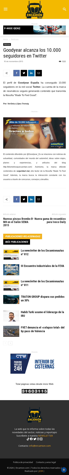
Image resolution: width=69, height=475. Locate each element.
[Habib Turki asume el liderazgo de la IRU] (11, 315)
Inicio (5, 39)
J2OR (41, 471)
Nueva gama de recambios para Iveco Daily (50, 220)
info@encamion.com (40, 445)
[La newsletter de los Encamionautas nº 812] (11, 254)
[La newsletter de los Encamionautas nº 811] (11, 285)
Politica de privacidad (23, 462)
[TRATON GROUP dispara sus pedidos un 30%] (11, 299)
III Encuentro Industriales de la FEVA (42, 266)
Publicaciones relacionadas (22, 236)
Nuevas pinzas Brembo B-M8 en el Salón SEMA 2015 (18, 222)
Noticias (14, 39)
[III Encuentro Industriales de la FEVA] (11, 269)
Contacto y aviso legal (46, 462)
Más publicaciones (16, 241)
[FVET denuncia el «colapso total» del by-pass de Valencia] (11, 331)
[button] (64, 9)
